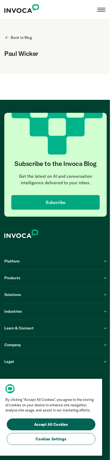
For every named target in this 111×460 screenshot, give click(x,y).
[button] (101, 9)
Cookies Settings (51, 439)
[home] (21, 9)
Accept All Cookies (51, 424)
